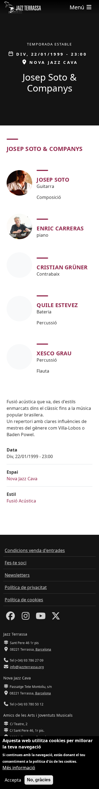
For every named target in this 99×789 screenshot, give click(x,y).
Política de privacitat (26, 587)
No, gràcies (39, 779)
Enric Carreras (60, 228)
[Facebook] (10, 617)
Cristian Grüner (62, 267)
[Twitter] (55, 617)
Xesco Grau (54, 353)
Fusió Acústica (21, 501)
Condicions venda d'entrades (35, 550)
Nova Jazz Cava (22, 479)
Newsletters (17, 575)
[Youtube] (40, 617)
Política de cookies (24, 600)
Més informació (18, 768)
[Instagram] (25, 617)
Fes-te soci (15, 563)
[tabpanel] (49, 270)
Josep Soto (53, 179)
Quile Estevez (57, 305)
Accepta (13, 780)
